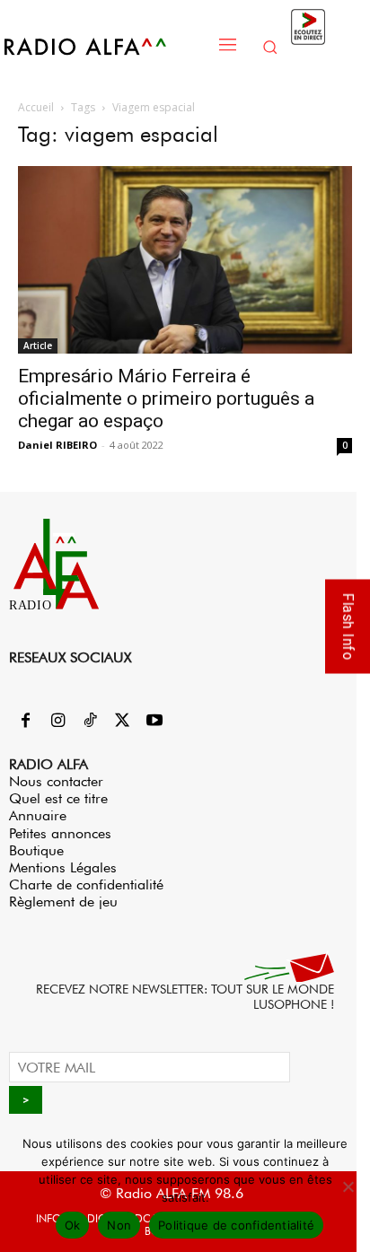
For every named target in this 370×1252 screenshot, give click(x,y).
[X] (122, 721)
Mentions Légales (63, 867)
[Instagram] (57, 721)
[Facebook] (25, 721)
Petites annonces (60, 833)
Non (119, 1225)
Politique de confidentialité (236, 1225)
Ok (73, 1225)
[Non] (348, 1186)
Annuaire (37, 815)
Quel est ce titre (58, 798)
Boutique (36, 850)
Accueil (36, 107)
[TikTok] (90, 721)
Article (37, 345)
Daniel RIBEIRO (57, 444)
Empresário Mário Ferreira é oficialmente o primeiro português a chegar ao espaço (166, 398)
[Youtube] (154, 721)
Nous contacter (56, 781)
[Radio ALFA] (104, 46)
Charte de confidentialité (86, 884)
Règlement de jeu (63, 901)
